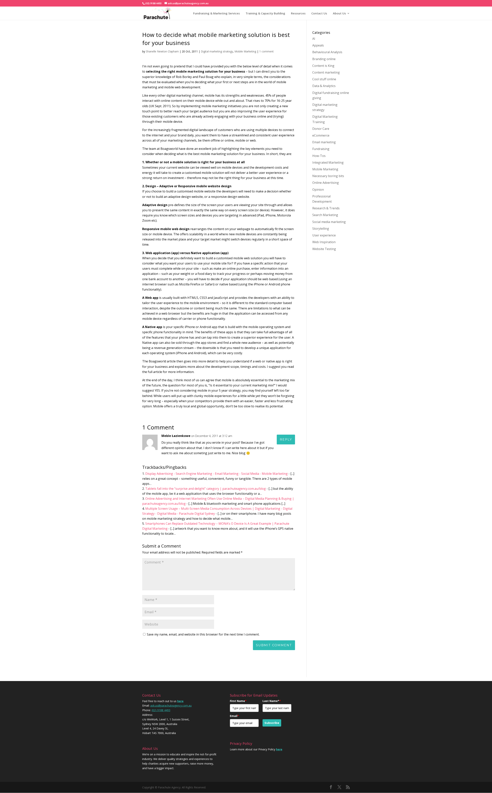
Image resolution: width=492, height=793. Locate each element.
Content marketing (326, 72)
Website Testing (324, 249)
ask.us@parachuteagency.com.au (171, 705)
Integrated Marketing (328, 162)
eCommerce (320, 135)
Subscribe (271, 723)
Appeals (318, 45)
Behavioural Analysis (327, 52)
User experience (324, 235)
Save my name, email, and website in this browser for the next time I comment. (203, 634)
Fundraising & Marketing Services (216, 13)
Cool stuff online (324, 79)
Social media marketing (329, 222)
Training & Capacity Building (265, 13)
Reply (286, 439)
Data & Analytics (324, 86)
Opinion (318, 189)
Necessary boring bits (328, 176)
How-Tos (319, 156)
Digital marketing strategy (217, 51)
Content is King (323, 66)
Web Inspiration (324, 242)
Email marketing (324, 142)
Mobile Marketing (245, 51)
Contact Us (319, 13)
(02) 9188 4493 (161, 710)
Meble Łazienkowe (175, 436)
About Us (339, 13)
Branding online (324, 59)
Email (234, 716)
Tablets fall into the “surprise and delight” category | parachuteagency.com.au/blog (205, 488)
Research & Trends (326, 208)
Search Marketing (325, 215)
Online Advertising (325, 183)
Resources (298, 13)
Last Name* (272, 701)
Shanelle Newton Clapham (162, 51)
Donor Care (320, 129)
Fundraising (320, 149)
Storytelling (320, 228)
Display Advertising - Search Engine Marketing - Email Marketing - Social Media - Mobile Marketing (216, 473)
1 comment (266, 51)
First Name (238, 701)
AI (313, 38)
